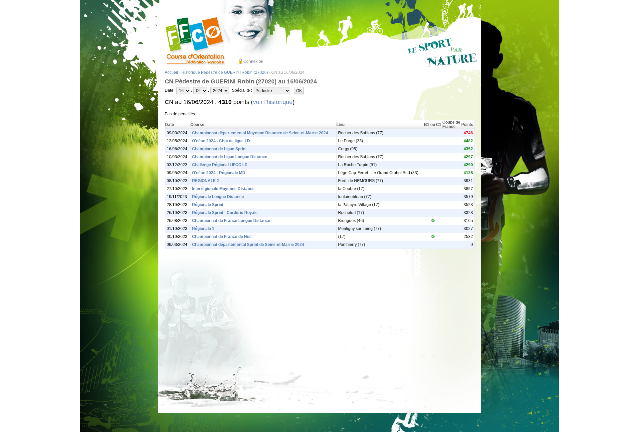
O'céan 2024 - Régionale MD (218, 172)
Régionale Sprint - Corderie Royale (225, 212)
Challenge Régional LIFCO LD (220, 164)
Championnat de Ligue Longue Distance (229, 157)
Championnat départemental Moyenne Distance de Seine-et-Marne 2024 (260, 133)
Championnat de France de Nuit (222, 236)
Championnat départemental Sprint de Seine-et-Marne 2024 (248, 244)
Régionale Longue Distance (218, 196)
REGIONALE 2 (205, 180)
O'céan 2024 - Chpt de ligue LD (221, 141)
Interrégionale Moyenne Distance (223, 188)
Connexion (253, 61)
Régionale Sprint (207, 204)
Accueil (171, 72)
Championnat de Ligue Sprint (219, 149)
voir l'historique (273, 102)
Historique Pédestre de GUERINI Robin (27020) (224, 72)
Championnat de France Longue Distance (231, 220)
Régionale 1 (203, 228)
